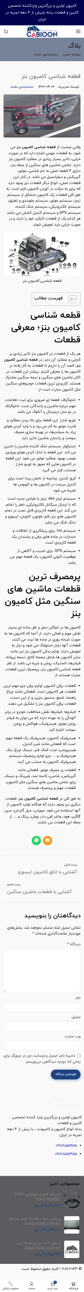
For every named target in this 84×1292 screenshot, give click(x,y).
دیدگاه (73, 944)
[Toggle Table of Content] (70, 299)
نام (78, 997)
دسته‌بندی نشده (46, 54)
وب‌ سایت (72, 1036)
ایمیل (76, 1017)
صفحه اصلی (71, 54)
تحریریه (64, 87)
